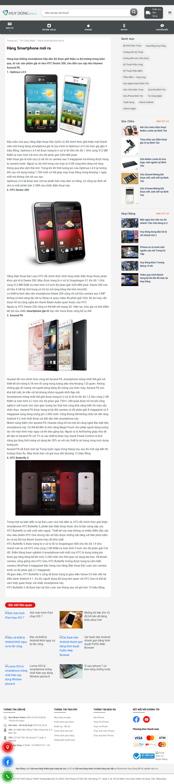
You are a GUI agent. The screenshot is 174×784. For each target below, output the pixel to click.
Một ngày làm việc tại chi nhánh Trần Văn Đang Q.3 (154, 221)
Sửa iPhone (98, 717)
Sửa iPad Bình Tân (157, 89)
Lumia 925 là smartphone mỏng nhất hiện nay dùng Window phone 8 (41, 671)
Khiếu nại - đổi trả (62, 726)
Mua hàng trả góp (62, 717)
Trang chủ (12, 40)
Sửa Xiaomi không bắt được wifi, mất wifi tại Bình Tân (154, 177)
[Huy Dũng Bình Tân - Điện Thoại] (20, 13)
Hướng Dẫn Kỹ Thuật (133, 52)
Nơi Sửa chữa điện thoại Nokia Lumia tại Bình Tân (153, 129)
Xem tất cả (162, 121)
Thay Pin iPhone (101, 722)
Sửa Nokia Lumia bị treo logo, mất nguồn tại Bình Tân (153, 162)
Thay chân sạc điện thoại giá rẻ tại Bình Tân (153, 141)
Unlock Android (146, 102)
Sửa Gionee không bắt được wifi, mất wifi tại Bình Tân (154, 191)
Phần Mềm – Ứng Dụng (134, 77)
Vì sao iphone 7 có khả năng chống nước (97, 667)
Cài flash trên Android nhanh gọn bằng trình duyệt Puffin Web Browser (97, 642)
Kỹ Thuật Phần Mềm (133, 71)
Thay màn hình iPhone (103, 731)
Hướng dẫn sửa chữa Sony (136, 58)
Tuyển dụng (128, 102)
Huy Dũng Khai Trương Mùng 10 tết (152, 264)
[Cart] (169, 13)
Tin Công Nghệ (27, 40)
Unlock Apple (129, 108)
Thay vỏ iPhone (100, 726)
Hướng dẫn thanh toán (64, 740)
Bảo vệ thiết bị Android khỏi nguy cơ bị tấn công (42, 640)
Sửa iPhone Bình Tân (133, 96)
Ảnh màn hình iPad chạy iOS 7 (41, 614)
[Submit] (133, 12)
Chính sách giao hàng (64, 735)
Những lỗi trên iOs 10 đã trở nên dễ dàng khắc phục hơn (97, 616)
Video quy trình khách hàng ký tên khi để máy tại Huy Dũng (154, 278)
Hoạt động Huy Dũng (156, 46)
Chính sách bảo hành (64, 722)
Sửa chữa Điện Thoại (133, 89)
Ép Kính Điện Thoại (132, 45)
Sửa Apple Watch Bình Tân (136, 83)
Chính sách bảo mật (63, 731)
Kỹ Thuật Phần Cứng (133, 64)
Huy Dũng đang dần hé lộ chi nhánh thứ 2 (153, 233)
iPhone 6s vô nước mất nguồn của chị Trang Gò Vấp (153, 250)
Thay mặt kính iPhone (103, 735)
